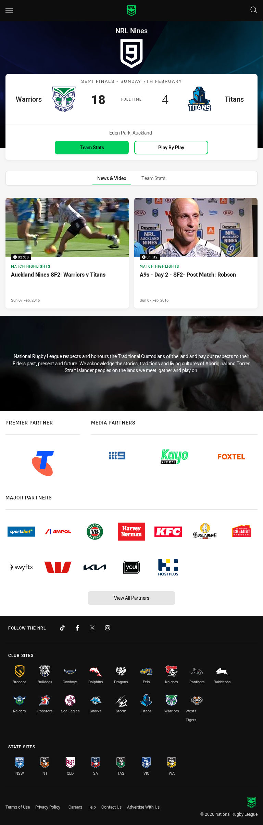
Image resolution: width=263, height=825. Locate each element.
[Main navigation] (9, 10)
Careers (75, 807)
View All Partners (131, 598)
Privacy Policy (47, 807)
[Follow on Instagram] (107, 628)
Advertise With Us (143, 807)
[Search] (254, 10)
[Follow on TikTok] (62, 628)
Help (92, 807)
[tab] (111, 178)
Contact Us (111, 807)
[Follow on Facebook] (77, 628)
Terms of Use (17, 807)
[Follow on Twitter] (92, 628)
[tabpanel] (131, 253)
